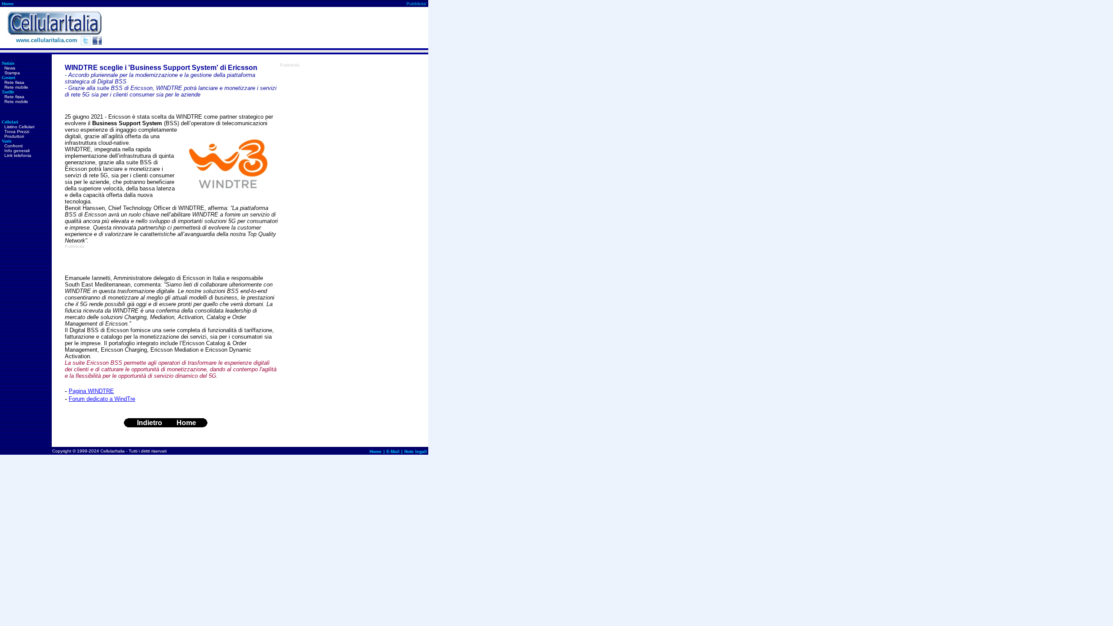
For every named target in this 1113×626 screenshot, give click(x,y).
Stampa (12, 72)
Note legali (415, 451)
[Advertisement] (270, 27)
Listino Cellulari (19, 126)
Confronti (13, 145)
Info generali (17, 150)
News (9, 68)
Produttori (14, 136)
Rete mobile (16, 87)
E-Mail (393, 451)
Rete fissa (14, 82)
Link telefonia (17, 155)
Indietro (149, 422)
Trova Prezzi (16, 131)
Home (8, 3)
